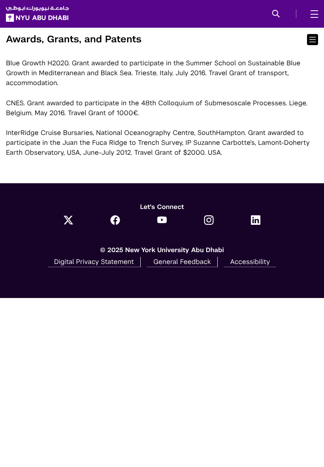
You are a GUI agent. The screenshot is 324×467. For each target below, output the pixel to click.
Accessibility (250, 261)
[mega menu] (312, 13)
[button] (275, 14)
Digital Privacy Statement (94, 261)
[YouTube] (162, 221)
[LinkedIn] (255, 221)
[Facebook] (115, 221)
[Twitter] (68, 221)
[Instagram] (208, 221)
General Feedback (182, 261)
